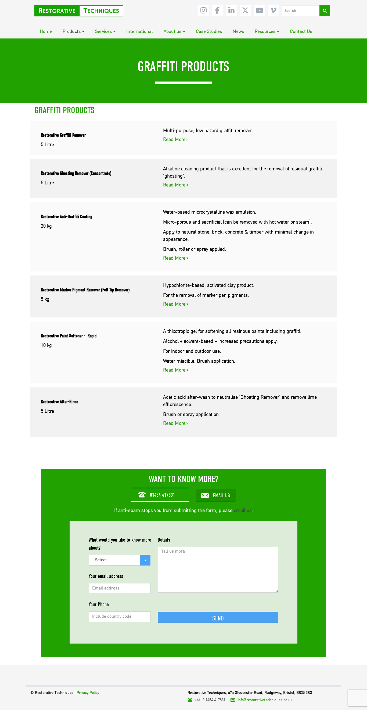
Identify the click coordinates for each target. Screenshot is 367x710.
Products (72, 31)
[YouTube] (259, 10)
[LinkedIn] (231, 10)
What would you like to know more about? (120, 544)
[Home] (80, 11)
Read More (175, 139)
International (139, 31)
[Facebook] (217, 10)
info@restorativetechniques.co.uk (265, 700)
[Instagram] (203, 10)
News (238, 31)
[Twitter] (245, 10)
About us (172, 31)
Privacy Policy (88, 693)
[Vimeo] (273, 10)
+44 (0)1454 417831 (210, 700)
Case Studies (209, 31)
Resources (265, 31)
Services (103, 31)
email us (243, 510)
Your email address (106, 576)
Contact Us (301, 31)
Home (46, 31)
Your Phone (99, 604)
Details (164, 540)
